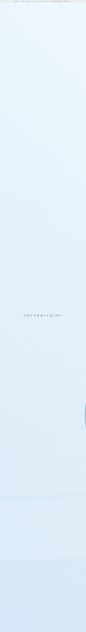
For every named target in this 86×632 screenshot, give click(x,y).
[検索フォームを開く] (71, 1)
